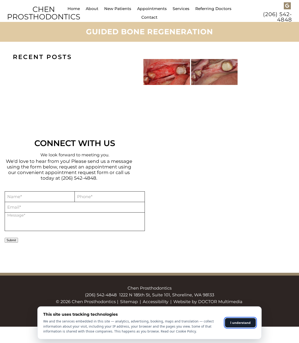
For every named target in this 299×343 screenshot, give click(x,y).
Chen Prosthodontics (43, 13)
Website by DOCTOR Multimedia (207, 301)
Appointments (152, 8)
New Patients (117, 8)
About (92, 8)
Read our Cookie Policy (178, 331)
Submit (11, 240)
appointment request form (76, 172)
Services (181, 8)
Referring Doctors (213, 8)
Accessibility (155, 301)
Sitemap (129, 301)
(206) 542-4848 (277, 17)
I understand (240, 323)
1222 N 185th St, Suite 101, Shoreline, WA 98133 (166, 295)
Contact (149, 17)
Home (74, 8)
